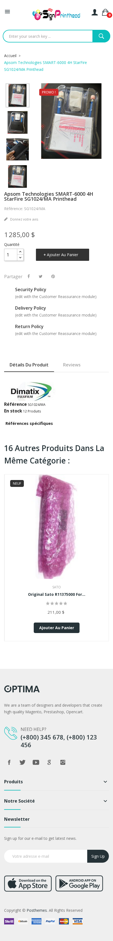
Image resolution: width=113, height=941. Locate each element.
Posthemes (37, 910)
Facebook (9, 762)
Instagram (63, 762)
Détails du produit (29, 365)
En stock (13, 411)
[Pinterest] (53, 276)
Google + (49, 762)
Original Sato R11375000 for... (56, 594)
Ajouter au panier (62, 254)
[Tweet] (40, 276)
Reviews (72, 365)
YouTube (36, 762)
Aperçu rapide (57, 536)
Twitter (22, 762)
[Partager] (29, 276)
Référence (15, 404)
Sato (56, 587)
